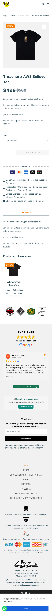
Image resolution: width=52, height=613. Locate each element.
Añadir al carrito (33, 152)
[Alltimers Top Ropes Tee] (13, 269)
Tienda (26, 470)
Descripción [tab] (26, 212)
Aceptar (26, 608)
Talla (5, 135)
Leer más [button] (9, 376)
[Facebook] (22, 593)
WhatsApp (29, 582)
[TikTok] (29, 593)
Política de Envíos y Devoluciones (26, 498)
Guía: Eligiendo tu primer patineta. (26, 474)
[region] (26, 603)
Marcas (26, 479)
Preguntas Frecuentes (26, 493)
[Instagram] (26, 593)
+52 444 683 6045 (26, 120)
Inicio (25, 465)
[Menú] (48, 4)
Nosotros (25, 484)
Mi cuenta (26, 488)
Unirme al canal (26, 406)
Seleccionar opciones (18, 291)
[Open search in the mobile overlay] (43, 4)
